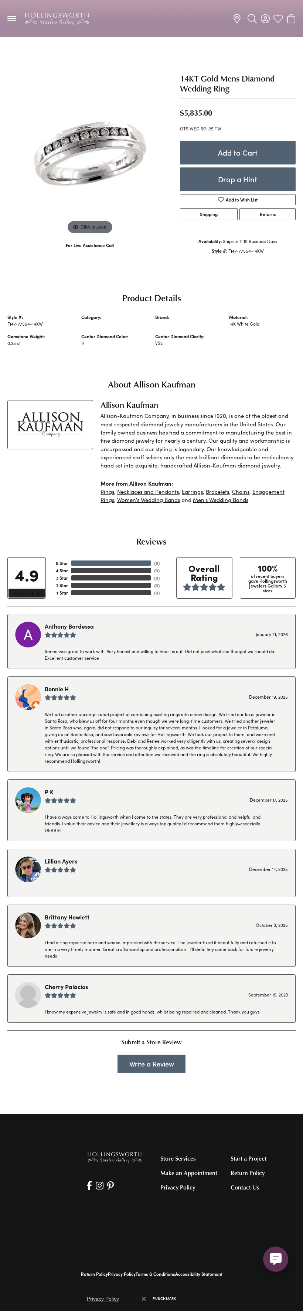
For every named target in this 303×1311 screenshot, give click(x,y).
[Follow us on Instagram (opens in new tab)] (99, 1185)
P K (49, 792)
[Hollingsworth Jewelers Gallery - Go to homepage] (114, 1157)
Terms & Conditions (155, 1274)
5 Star (62, 563)
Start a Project (248, 1158)
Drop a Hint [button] (237, 179)
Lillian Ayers (61, 861)
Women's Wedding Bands (148, 499)
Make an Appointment (188, 1173)
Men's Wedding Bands (35, 52)
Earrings (192, 491)
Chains (240, 491)
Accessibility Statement (198, 1274)
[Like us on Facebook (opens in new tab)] (89, 1185)
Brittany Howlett (67, 917)
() (157, 563)
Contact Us (245, 1187)
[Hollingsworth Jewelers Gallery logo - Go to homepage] (57, 18)
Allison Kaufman (171, 324)
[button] (252, 18)
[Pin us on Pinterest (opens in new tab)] (110, 1185)
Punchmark (164, 1298)
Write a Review (151, 1063)
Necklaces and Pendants (148, 491)
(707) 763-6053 (90, 253)
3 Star (62, 578)
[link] (238, 18)
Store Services (178, 1158)
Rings (107, 491)
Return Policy (248, 1173)
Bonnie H (57, 689)
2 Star (62, 585)
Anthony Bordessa (69, 626)
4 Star (62, 570)
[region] (90, 153)
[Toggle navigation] (12, 19)
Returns (268, 214)
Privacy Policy (177, 1187)
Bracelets (217, 491)
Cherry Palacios (66, 986)
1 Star (62, 593)
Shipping (209, 214)
